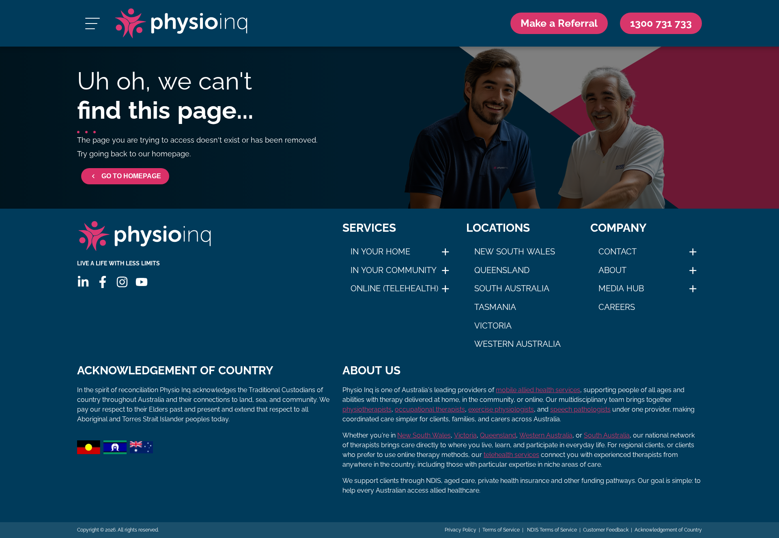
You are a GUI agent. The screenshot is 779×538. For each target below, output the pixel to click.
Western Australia (517, 343)
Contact (617, 251)
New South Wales (514, 251)
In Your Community (394, 270)
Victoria (493, 325)
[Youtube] (142, 282)
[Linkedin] (83, 282)
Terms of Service (501, 530)
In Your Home (380, 251)
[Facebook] (103, 282)
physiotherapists (367, 409)
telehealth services (511, 454)
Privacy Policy (460, 530)
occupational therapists (430, 409)
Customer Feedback (605, 530)
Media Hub (621, 288)
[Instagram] (122, 282)
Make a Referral (559, 23)
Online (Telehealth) (394, 288)
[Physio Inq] (181, 23)
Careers (616, 307)
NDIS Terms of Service (551, 530)
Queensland (501, 270)
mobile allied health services (538, 389)
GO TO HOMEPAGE (131, 176)
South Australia (511, 288)
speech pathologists (580, 409)
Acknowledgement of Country (668, 530)
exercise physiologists (501, 409)
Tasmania (495, 307)
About (612, 270)
